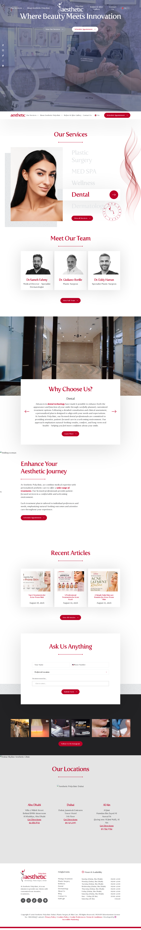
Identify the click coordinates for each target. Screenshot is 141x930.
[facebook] (3, 45)
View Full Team (69, 301)
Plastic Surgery (64, 881)
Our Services (16, 8)
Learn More (68, 434)
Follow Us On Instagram (70, 744)
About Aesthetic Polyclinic (38, 8)
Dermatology (63, 889)
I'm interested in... (39, 679)
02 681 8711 (34, 822)
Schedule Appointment (83, 29)
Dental (60, 886)
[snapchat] (3, 61)
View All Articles (69, 617)
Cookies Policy (63, 917)
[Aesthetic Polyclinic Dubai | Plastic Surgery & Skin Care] (70, 8)
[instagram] (3, 50)
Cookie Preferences (78, 917)
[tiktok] (3, 55)
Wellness (61, 884)
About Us (61, 891)
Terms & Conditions (94, 917)
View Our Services (53, 29)
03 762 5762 (106, 829)
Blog (60, 894)
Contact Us (112, 8)
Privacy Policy (50, 917)
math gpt (61, 899)
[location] (3, 66)
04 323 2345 (70, 822)
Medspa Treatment (65, 879)
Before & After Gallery (96, 8)
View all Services (80, 218)
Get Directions (34, 819)
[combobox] (73, 664)
